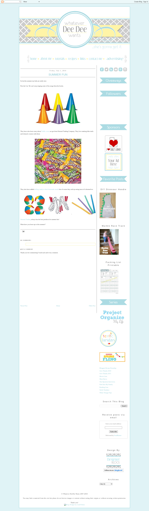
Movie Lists (103, 376)
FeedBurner (117, 435)
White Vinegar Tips (106, 393)
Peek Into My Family (106, 384)
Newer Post (23, 306)
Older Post (92, 306)
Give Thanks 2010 (105, 371)
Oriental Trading (25, 219)
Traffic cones (45, 131)
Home (58, 306)
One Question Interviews (107, 382)
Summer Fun (58, 74)
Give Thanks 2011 (105, 373)
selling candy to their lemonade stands (46, 189)
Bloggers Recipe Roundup (108, 368)
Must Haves (103, 379)
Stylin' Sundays (104, 390)
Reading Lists (104, 387)
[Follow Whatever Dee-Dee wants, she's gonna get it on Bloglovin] (113, 471)
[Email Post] (22, 231)
